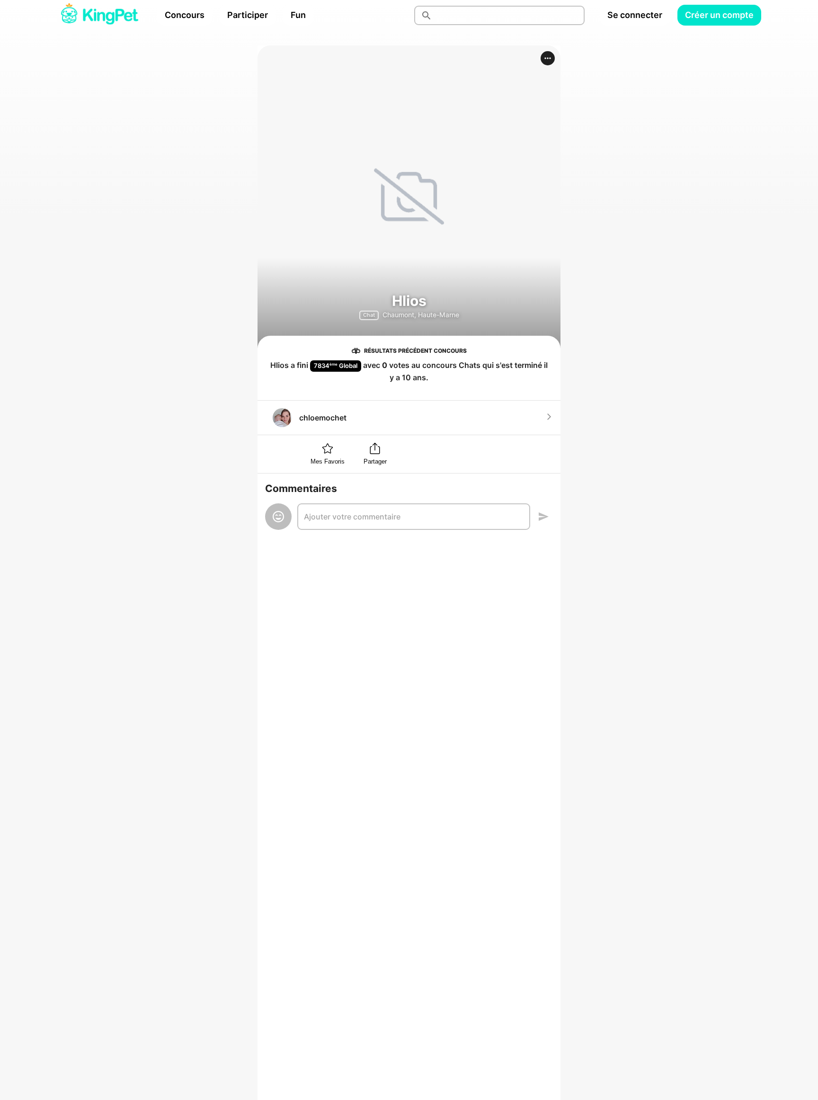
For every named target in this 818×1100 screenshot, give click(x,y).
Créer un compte (719, 15)
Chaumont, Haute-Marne (420, 315)
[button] (548, 58)
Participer (247, 15)
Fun (298, 15)
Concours (184, 15)
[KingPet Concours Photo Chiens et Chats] (99, 15)
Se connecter (634, 15)
